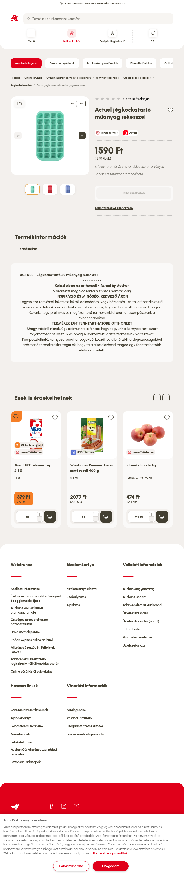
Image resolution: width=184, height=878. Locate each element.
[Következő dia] (166, 397)
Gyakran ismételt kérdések (29, 710)
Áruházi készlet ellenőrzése (114, 208)
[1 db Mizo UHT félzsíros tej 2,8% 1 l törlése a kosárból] (39, 519)
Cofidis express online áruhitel (32, 640)
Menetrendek (20, 734)
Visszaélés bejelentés (138, 637)
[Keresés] (28, 18)
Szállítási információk (25, 589)
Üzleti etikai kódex (135, 613)
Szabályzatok (76, 597)
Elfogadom (110, 866)
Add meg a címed (96, 3)
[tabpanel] (92, 312)
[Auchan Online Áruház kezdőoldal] (14, 18)
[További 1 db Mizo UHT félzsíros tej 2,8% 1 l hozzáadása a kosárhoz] (39, 514)
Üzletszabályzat (134, 645)
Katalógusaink (76, 710)
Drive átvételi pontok (25, 632)
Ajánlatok (73, 605)
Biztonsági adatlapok (26, 762)
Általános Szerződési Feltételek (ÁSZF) (33, 650)
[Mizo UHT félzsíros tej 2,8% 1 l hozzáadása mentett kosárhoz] (55, 417)
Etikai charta (131, 629)
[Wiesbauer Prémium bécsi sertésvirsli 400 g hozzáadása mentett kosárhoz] (111, 417)
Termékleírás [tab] (27, 249)
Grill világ (170, 63)
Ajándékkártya (21, 718)
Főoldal (15, 77)
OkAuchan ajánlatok (62, 63)
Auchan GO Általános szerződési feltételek (34, 752)
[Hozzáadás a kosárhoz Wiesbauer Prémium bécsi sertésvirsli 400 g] (106, 517)
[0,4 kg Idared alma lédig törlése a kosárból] (151, 519)
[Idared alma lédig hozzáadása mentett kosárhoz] (167, 417)
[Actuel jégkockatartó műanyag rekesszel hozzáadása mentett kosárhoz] (170, 110)
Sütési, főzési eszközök (137, 77)
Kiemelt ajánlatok (141, 63)
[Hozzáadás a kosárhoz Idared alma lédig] (162, 517)
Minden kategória (26, 63)
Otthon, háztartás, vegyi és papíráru (68, 77)
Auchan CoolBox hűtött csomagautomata (27, 610)
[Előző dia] (157, 397)
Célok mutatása (71, 866)
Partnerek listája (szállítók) (111, 853)
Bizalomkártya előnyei (82, 589)
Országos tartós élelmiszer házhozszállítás (29, 622)
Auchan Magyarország (139, 589)
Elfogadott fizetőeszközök (85, 726)
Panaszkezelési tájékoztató (85, 734)
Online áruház (33, 77)
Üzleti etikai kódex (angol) (141, 621)
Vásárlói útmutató (79, 718)
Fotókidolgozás (21, 742)
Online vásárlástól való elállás (31, 671)
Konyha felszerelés (107, 77)
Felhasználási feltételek (27, 726)
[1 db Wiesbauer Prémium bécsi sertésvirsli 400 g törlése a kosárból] (96, 519)
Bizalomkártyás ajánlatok (102, 63)
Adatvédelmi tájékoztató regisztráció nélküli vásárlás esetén (35, 661)
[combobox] (98, 18)
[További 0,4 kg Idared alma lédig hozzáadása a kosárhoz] (151, 514)
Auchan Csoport (134, 597)
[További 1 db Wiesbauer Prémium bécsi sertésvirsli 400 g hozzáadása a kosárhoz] (96, 514)
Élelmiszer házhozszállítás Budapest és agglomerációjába (36, 599)
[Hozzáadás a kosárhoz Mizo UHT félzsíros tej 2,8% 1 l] (50, 517)
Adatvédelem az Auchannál (142, 605)
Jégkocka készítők (21, 85)
